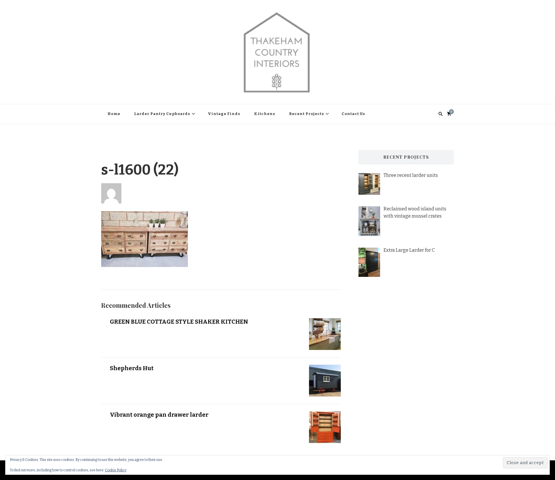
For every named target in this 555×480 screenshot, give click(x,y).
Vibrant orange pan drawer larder (159, 414)
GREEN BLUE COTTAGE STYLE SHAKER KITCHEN (179, 321)
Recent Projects (306, 114)
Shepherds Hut (131, 368)
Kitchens (264, 114)
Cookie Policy (115, 470)
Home (114, 114)
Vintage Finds (224, 114)
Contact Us (353, 114)
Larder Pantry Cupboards (162, 114)
